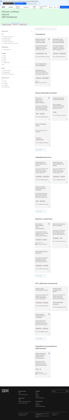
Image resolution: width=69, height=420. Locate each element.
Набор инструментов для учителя (25, 401)
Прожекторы (38, 404)
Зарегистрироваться (64, 7)
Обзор (20, 392)
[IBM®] (3, 7)
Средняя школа (34, 7)
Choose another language (32, 3)
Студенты (37, 394)
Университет (26, 7)
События (37, 403)
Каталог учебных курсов (23, 394)
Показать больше (39, 149)
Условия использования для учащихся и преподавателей (42, 414)
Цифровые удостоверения (40, 406)
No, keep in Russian (7, 3)
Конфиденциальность (22, 414)
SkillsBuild (11, 7)
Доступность (54, 414)
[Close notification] (67, 1)
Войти (58, 7)
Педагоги (37, 396)
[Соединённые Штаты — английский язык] (54, 7)
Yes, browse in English (19, 3)
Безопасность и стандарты (23, 413)
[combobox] (60, 391)
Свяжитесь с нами (55, 413)
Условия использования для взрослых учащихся (42, 416)
